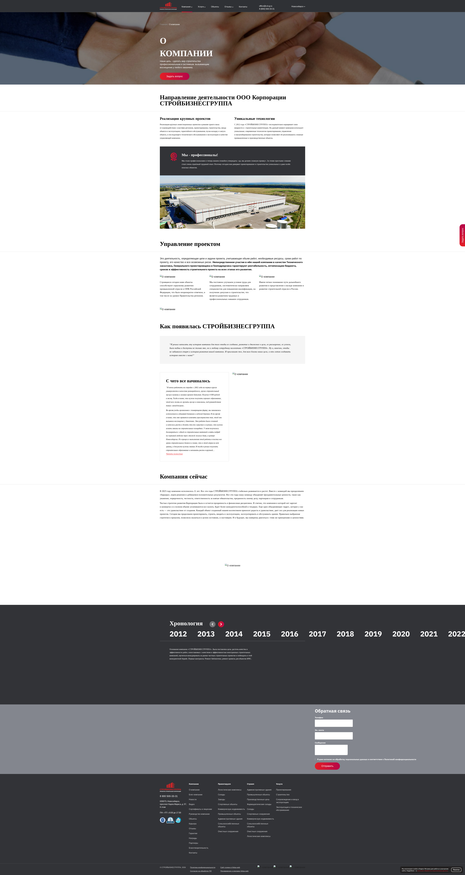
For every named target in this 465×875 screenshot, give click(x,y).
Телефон (319, 717)
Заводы (221, 799)
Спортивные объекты (227, 804)
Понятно (456, 870)
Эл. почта (319, 730)
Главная (164, 24)
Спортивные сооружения (258, 814)
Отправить (327, 766)
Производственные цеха (258, 799)
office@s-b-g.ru (265, 6)
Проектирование (283, 790)
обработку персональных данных (351, 759)
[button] (212, 624)
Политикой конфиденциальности (400, 759)
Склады (221, 795)
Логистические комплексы (229, 790)
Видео (192, 804)
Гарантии (193, 833)
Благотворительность (198, 848)
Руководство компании (199, 814)
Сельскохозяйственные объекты (228, 825)
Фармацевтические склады (259, 804)
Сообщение (320, 743)
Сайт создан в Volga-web (230, 867)
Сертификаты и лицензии (200, 809)
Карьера (192, 824)
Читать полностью (174, 454)
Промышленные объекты (229, 814)
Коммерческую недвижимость (231, 809)
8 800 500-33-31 (169, 796)
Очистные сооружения (228, 831)
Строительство (283, 795)
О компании (194, 790)
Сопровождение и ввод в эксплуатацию (287, 800)
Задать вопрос (174, 76)
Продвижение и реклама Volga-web (234, 871)
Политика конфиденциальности (202, 867)
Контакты (193, 853)
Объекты (193, 819)
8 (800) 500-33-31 (267, 9)
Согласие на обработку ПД (200, 871)
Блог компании (195, 795)
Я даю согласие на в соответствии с (366, 759)
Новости (193, 799)
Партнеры (193, 843)
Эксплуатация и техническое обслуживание (289, 808)
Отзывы (192, 829)
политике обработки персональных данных (432, 871)
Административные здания (230, 819)
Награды (193, 838)
